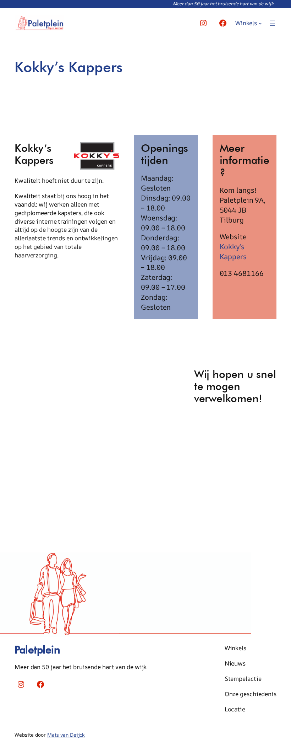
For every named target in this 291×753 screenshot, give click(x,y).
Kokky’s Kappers (233, 251)
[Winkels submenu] (260, 23)
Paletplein (37, 649)
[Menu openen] (272, 23)
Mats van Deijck (66, 734)
